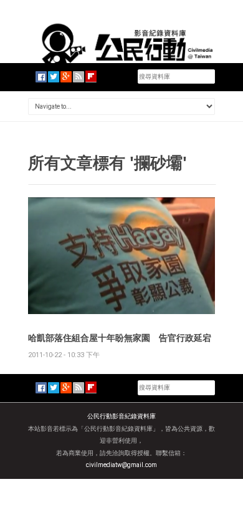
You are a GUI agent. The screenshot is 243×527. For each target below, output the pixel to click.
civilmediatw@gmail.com (121, 464)
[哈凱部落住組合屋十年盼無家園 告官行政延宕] (121, 255)
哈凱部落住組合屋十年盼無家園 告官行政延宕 (119, 337)
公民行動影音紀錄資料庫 (121, 416)
